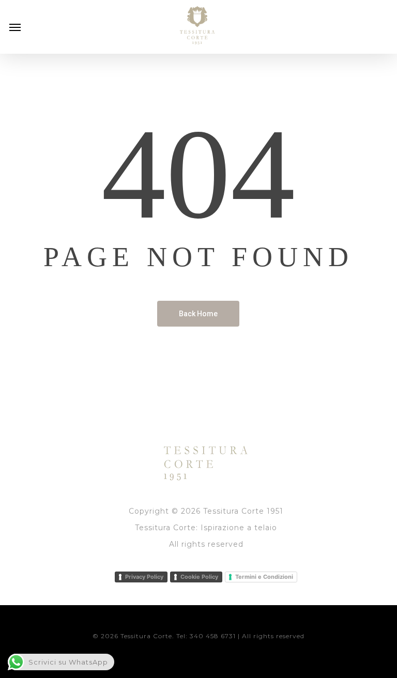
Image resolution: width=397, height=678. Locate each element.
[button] (15, 27)
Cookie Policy (199, 576)
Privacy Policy (144, 576)
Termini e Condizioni (264, 576)
